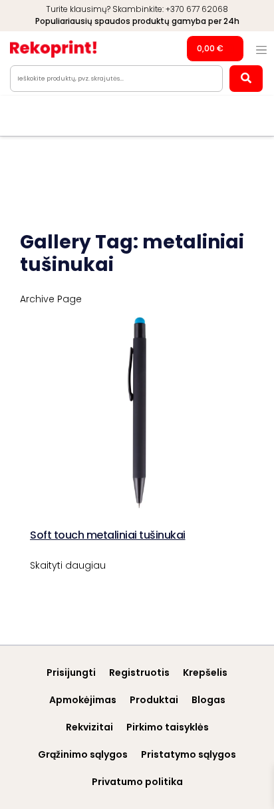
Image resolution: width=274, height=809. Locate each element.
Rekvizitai (89, 727)
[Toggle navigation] (261, 50)
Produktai (154, 699)
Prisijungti (71, 672)
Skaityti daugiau (68, 565)
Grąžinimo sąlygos (83, 754)
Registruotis (139, 672)
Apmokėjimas (82, 699)
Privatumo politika (137, 781)
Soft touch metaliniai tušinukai (108, 535)
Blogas (208, 699)
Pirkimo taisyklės (167, 727)
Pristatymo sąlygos (188, 754)
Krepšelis (205, 672)
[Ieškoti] (246, 78)
